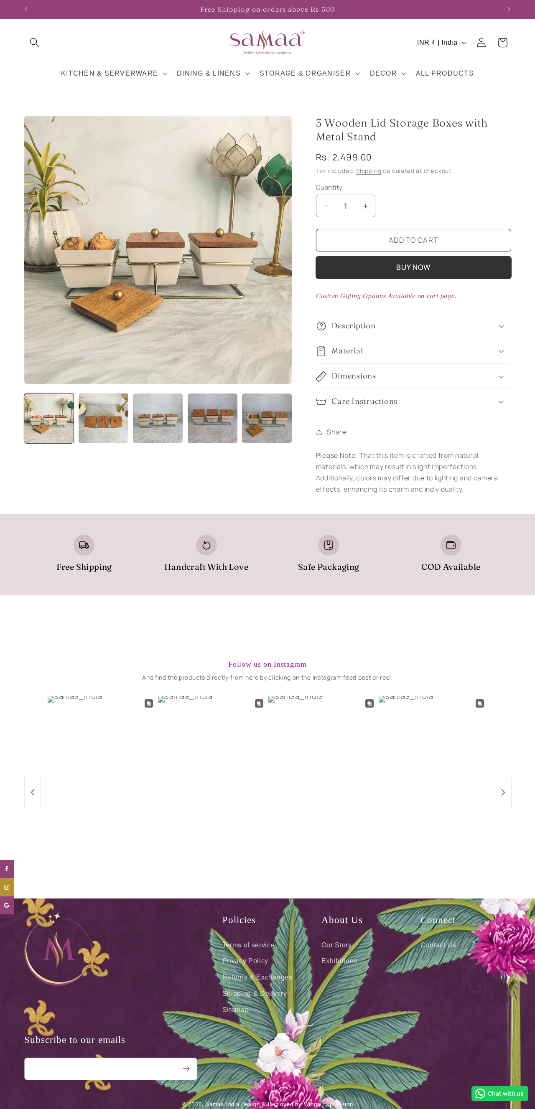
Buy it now (413, 267)
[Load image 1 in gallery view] (49, 418)
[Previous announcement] (26, 9)
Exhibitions (339, 960)
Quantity (329, 187)
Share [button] (336, 431)
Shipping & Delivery (254, 993)
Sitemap (235, 1009)
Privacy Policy (245, 960)
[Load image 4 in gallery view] (212, 418)
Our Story (336, 944)
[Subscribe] (186, 1069)
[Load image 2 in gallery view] (103, 418)
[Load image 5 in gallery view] (267, 418)
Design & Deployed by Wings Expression (297, 1105)
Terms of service (248, 944)
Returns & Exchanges (257, 977)
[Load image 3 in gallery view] (158, 418)
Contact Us (438, 944)
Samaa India (222, 1105)
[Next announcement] (509, 9)
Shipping (368, 171)
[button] (35, 42)
